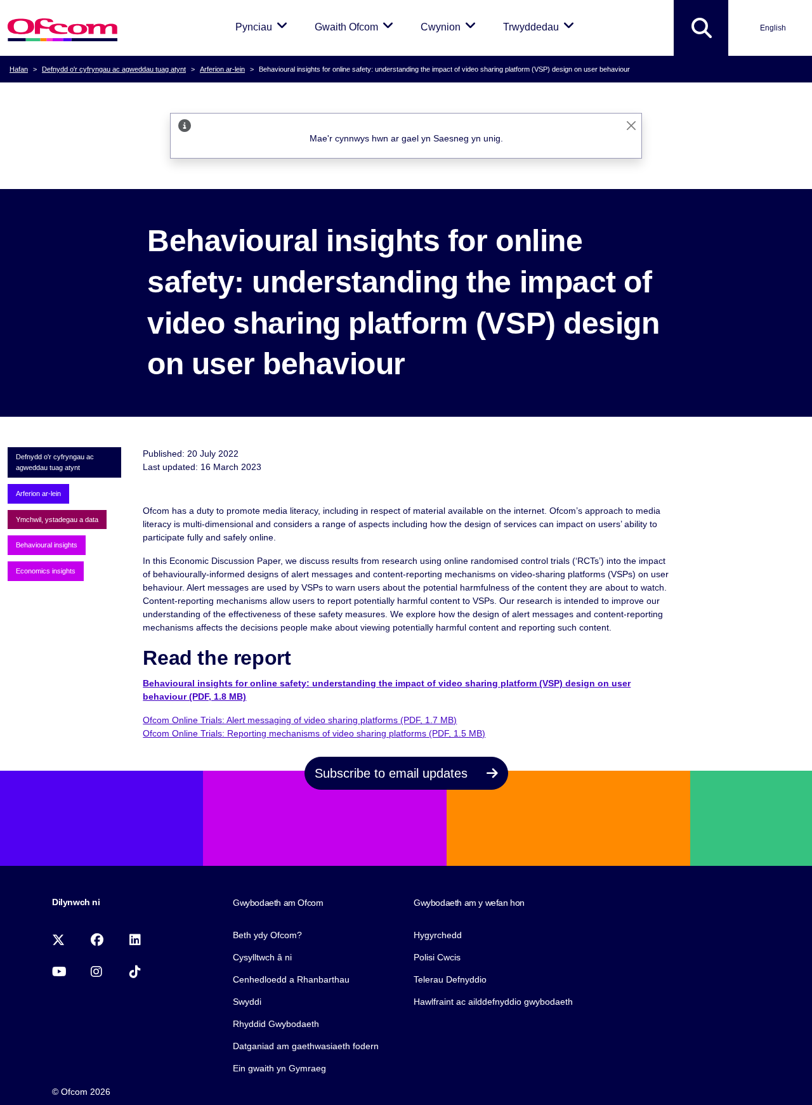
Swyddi (247, 1002)
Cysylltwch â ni (262, 957)
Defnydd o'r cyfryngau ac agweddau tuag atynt (114, 69)
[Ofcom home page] (62, 28)
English (773, 27)
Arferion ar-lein (222, 69)
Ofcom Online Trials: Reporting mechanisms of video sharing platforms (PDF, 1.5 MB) (314, 733)
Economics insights (45, 571)
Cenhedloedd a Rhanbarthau (291, 979)
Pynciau (263, 26)
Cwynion (450, 26)
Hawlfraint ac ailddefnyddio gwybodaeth (493, 1002)
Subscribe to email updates (393, 773)
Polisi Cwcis (437, 957)
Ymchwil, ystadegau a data (57, 519)
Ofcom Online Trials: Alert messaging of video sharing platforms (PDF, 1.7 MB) (300, 720)
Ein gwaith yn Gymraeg (279, 1068)
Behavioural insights (46, 545)
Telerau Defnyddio (450, 979)
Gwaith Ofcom (356, 26)
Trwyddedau (541, 26)
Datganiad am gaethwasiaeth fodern (306, 1046)
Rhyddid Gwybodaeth (276, 1024)
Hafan (19, 69)
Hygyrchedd (438, 935)
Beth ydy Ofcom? (267, 935)
